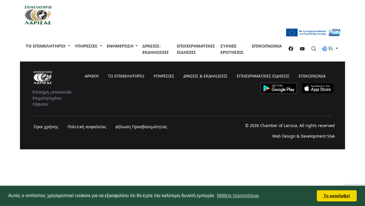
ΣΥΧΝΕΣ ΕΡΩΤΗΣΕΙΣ (232, 49)
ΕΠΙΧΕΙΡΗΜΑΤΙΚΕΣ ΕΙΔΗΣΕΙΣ (196, 49)
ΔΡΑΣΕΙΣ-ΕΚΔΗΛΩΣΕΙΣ (155, 49)
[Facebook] (288, 49)
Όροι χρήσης (46, 126)
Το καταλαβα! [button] (337, 195)
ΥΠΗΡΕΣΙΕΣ (163, 76)
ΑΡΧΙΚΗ (92, 76)
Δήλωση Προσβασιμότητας (141, 126)
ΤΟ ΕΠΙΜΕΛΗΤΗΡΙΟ (46, 46)
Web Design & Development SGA (303, 136)
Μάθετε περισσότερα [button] (238, 195)
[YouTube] (300, 49)
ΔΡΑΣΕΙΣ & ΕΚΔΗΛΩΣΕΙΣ (205, 76)
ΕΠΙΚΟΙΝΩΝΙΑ (267, 46)
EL (330, 48)
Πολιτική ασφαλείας (87, 126)
